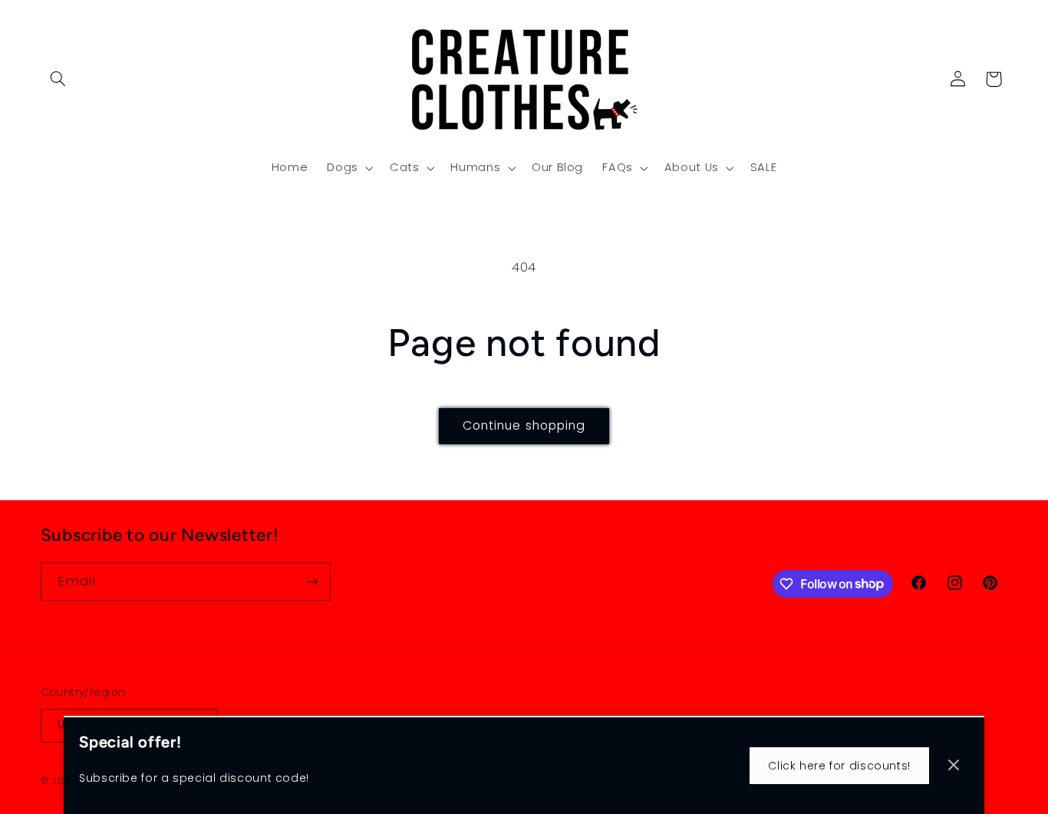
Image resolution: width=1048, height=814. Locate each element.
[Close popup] (953, 766)
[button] (58, 79)
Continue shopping (524, 425)
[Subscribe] (311, 581)
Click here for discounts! (839, 765)
